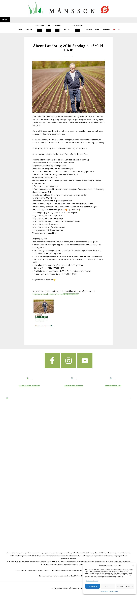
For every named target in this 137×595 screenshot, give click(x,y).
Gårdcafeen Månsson (73, 385)
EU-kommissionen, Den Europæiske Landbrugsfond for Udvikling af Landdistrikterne (68, 576)
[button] (133, 565)
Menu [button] (4, 20)
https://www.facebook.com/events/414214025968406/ (55, 294)
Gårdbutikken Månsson (29, 385)
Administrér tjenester (92, 581)
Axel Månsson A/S (113, 385)
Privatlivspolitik (113, 591)
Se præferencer (125, 586)
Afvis (107, 586)
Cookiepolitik (104, 591)
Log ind (83, 588)
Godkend (92, 586)
